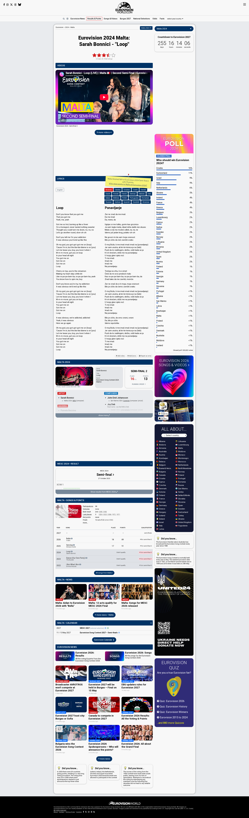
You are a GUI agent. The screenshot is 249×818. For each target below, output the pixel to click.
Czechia (162, 485)
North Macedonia (184, 468)
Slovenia (181, 502)
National (141, 19)
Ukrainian (145, 202)
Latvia (161, 529)
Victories (86, 509)
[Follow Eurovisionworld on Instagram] (7, 4)
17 (113, 546)
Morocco (182, 461)
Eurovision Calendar (103, 640)
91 (123, 546)
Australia (162, 451)
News (78, 19)
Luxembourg (183, 445)
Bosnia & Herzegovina (165, 468)
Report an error (145, 356)
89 (123, 540)
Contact (61, 812)
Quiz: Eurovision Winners (173, 712)
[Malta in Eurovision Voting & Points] (68, 511)
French (124, 194)
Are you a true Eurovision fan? (174, 672)
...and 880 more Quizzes (170, 722)
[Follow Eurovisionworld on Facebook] (4, 4)
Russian (109, 202)
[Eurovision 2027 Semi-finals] (119, 632)
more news (104, 759)
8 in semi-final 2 (146, 539)
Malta (180, 448)
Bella (74, 401)
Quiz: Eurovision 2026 (171, 701)
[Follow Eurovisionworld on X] (11, 4)
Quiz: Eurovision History (173, 706)
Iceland (161, 515)
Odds (155, 19)
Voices (123, 412)
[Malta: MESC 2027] (105, 628)
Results (94, 19)
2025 (59, 546)
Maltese (116, 198)
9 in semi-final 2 (146, 546)
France (161, 499)
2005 (100, 512)
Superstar (126, 401)
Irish (149, 194)
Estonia (161, 492)
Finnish (116, 194)
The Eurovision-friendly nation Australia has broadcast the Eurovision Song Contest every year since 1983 (173, 542)
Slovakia (181, 499)
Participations (88, 506)
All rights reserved (60, 810)
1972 (114, 514)
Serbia (181, 492)
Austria (161, 455)
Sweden (181, 509)
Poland (181, 475)
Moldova (181, 451)
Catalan (117, 190)
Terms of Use (70, 812)
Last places (87, 514)
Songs (110, 19)
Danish (143, 190)
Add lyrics (132, 356)
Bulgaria (162, 472)
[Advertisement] (33, 63)
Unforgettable (125, 410)
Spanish (127, 202)
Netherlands (183, 465)
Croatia (161, 478)
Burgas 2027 (125, 19)
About (56, 812)
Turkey (181, 515)
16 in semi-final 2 (145, 565)
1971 (118, 514)
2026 (59, 540)
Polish (124, 198)
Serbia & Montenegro (185, 495)
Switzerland (183, 512)
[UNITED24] (174, 612)
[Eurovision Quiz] (174, 686)
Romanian (145, 198)
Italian (108, 198)
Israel (161, 522)
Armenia (162, 448)
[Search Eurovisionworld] (63, 18)
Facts (162, 19)
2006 (109, 514)
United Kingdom (185, 522)
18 (113, 540)
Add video (121, 356)
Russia (181, 485)
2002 (105, 512)
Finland (161, 495)
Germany (162, 505)
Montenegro (183, 458)
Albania (161, 441)
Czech (135, 190)
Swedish (136, 202)
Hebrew (142, 194)
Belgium (162, 465)
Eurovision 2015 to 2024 (173, 717)
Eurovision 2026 (174, 363)
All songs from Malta (104, 573)
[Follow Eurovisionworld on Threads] (15, 4)
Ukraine (181, 519)
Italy (160, 526)
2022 (59, 565)
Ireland (161, 519)
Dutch (108, 194)
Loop (71, 552)
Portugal (181, 478)
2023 (105, 514)
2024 (100, 514)
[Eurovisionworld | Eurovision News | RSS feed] (94, 812)
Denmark (162, 488)
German (133, 194)
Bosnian (109, 190)
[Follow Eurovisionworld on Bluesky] (19, 4)
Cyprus (161, 482)
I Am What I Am (72, 565)
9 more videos (103, 132)
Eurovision (59, 27)
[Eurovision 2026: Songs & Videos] (174, 381)
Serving (71, 546)
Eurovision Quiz (174, 665)
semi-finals (148, 533)
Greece (161, 509)
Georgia (162, 502)
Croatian (127, 190)
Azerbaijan (163, 458)
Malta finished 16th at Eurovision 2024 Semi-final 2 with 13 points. (128, 182)
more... (85, 523)
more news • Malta (104, 615)
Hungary (162, 512)
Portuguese (134, 198)
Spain (180, 505)
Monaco (181, 455)
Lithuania (182, 441)
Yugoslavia (182, 526)
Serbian (117, 202)
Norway (181, 472)
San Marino (183, 488)
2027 (59, 533)
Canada (161, 475)
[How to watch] (108, 628)
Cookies (79, 812)
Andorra (162, 445)
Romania (182, 482)
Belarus (161, 461)
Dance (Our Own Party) (75, 559)
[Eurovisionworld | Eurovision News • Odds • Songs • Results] (124, 8)
